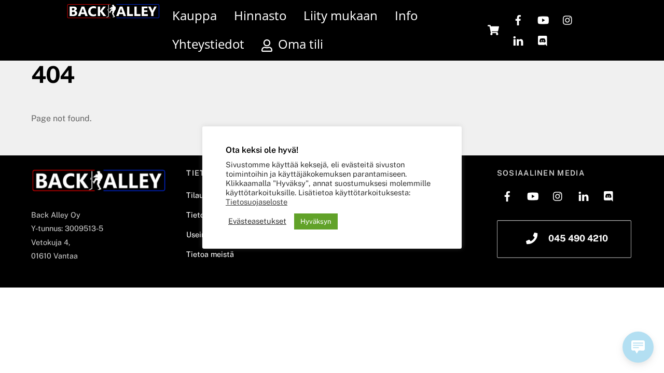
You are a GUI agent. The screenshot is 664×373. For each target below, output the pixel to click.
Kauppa (194, 15)
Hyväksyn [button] (315, 221)
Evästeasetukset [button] (257, 221)
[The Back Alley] (113, 14)
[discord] (543, 40)
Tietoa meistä (210, 254)
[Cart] (493, 30)
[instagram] (568, 19)
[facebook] (518, 19)
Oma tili (299, 43)
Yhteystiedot (208, 43)
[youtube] (543, 19)
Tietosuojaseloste (256, 201)
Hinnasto (260, 15)
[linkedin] (518, 40)
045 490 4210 (578, 238)
